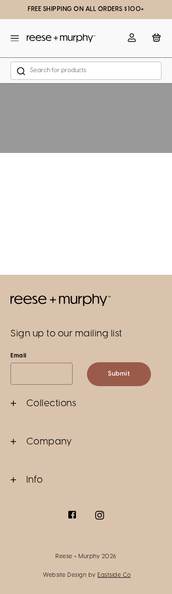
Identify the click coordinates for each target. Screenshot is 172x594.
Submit (119, 374)
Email (19, 356)
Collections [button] (51, 404)
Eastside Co (114, 575)
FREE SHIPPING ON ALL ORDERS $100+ (86, 9)
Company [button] (49, 442)
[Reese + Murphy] (61, 38)
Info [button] (34, 480)
